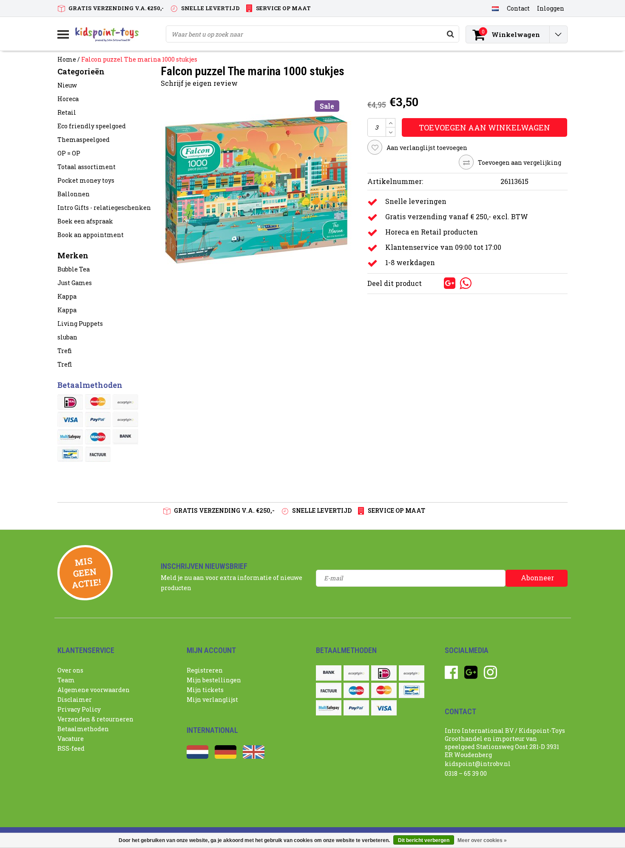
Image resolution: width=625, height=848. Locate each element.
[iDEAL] (70, 402)
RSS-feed (71, 748)
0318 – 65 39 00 (466, 773)
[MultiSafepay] (70, 436)
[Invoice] (98, 454)
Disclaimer (74, 699)
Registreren (205, 670)
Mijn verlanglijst (212, 699)
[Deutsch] (225, 756)
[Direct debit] (125, 402)
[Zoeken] (450, 34)
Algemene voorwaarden (93, 690)
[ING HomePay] (125, 419)
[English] (253, 756)
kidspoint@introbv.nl (478, 764)
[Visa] (70, 419)
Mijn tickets (205, 690)
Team (66, 680)
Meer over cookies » (482, 840)
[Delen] (436, 283)
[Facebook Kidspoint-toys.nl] (451, 675)
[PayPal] (98, 419)
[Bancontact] (70, 454)
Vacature (70, 739)
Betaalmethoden (83, 729)
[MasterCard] (98, 402)
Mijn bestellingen (214, 680)
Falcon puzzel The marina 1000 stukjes (139, 59)
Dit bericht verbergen (423, 840)
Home (66, 59)
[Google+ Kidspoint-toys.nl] (470, 675)
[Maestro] (98, 436)
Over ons (70, 670)
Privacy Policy (79, 709)
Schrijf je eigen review (199, 83)
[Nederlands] (495, 8)
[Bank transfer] (125, 436)
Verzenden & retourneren (95, 719)
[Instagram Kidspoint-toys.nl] (490, 675)
